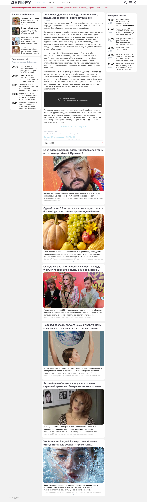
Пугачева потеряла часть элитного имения (29, 8)
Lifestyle (53, 2)
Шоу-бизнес (39, 2)
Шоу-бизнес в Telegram (73, 126)
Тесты (51, 8)
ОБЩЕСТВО (66, 2)
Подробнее (49, 143)
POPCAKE (70, 137)
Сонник (106, 8)
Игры (99, 8)
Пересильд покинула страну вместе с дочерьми (75, 8)
